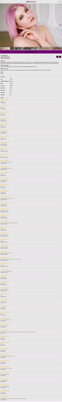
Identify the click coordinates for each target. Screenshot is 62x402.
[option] (5, 48)
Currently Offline (31, 52)
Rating (2, 58)
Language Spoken (4, 56)
